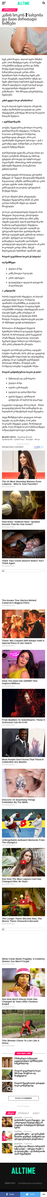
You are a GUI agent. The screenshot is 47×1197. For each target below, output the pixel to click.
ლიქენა (30, 439)
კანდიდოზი (8, 439)
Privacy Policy (10, 1183)
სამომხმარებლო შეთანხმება (30, 1183)
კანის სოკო (19, 439)
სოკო (38, 439)
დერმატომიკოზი (25, 437)
